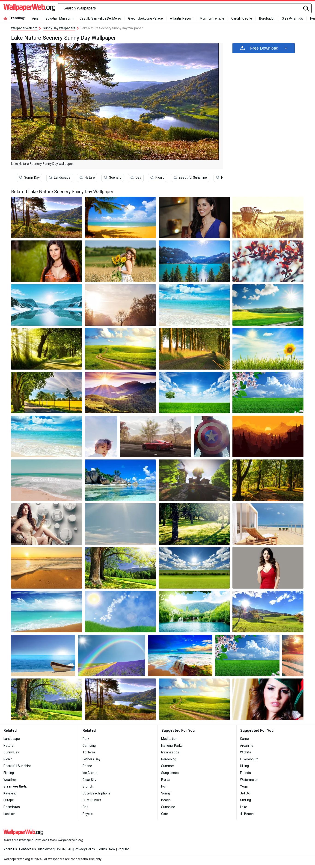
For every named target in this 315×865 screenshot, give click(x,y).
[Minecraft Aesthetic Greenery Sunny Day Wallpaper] (194, 480)
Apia (35, 18)
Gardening (168, 759)
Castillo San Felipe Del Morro (100, 18)
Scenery (115, 177)
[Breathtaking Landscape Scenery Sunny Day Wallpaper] (194, 568)
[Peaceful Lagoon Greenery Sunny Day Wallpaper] (194, 611)
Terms (102, 849)
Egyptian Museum (59, 18)
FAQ (70, 849)
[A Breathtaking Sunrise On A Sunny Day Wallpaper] (46, 524)
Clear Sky (89, 780)
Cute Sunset (92, 800)
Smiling (245, 800)
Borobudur (267, 18)
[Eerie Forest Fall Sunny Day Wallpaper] (267, 480)
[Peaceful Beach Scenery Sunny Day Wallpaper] (180, 655)
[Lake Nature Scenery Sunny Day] (46, 217)
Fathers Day (91, 759)
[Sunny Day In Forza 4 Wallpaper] (155, 436)
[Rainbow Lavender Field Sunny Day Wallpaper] (111, 655)
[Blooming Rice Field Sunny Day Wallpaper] (267, 392)
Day (138, 177)
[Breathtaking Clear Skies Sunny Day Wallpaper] (267, 611)
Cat (85, 807)
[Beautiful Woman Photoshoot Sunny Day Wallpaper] (46, 261)
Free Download (264, 48)
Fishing (8, 773)
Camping (89, 745)
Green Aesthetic (15, 786)
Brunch (88, 786)
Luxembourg (249, 759)
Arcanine (246, 745)
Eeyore (88, 814)
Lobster (9, 814)
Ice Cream (90, 773)
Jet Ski (245, 793)
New (112, 849)
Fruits (165, 780)
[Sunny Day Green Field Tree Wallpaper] (194, 392)
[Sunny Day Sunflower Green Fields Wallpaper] (267, 349)
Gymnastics (170, 752)
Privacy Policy (85, 849)
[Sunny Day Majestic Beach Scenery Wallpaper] (46, 611)
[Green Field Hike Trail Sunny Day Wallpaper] (267, 305)
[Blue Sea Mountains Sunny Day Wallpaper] (194, 261)
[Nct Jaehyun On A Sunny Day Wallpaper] (101, 436)
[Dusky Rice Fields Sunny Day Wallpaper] (292, 655)
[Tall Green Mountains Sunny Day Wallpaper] (120, 392)
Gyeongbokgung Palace (145, 18)
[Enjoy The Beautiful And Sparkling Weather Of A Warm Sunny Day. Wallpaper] (46, 568)
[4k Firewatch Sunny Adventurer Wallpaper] (267, 436)
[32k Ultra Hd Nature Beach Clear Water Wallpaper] (120, 480)
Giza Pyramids (292, 18)
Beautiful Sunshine (193, 177)
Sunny (165, 793)
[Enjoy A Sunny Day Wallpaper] (194, 217)
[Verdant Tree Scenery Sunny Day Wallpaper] (120, 568)
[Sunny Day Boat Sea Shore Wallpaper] (43, 655)
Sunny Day (32, 177)
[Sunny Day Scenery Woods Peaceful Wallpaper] (46, 349)
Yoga (244, 786)
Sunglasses (170, 773)
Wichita (245, 752)
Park (86, 739)
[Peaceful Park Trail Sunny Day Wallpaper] (194, 349)
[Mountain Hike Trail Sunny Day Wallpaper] (194, 699)
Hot (163, 786)
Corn (164, 814)
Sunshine (168, 807)
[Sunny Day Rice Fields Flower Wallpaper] (247, 655)
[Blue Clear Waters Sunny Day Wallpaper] (194, 305)
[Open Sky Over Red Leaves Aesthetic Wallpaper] (267, 261)
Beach (166, 800)
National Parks (172, 745)
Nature (90, 177)
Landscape (62, 177)
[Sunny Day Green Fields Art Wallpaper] (120, 611)
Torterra (89, 752)
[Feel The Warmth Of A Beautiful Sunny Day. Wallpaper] (120, 699)
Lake (243, 807)
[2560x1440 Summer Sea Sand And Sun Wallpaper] (46, 480)
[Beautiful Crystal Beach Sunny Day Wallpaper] (46, 436)
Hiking (244, 766)
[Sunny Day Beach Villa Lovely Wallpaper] (267, 524)
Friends (245, 773)
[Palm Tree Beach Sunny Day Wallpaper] (120, 217)
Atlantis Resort (181, 18)
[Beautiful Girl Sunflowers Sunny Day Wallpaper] (120, 261)
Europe (8, 800)
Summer (167, 766)
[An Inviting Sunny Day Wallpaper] (120, 305)
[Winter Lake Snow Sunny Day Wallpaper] (46, 305)
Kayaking (10, 793)
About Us (10, 849)
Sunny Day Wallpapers (59, 28)
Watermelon (249, 780)
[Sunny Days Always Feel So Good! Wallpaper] (194, 524)
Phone (87, 766)
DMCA (60, 849)
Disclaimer (46, 849)
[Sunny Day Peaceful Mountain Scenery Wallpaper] (120, 524)
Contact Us (27, 849)
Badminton (11, 807)
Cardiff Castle (241, 18)
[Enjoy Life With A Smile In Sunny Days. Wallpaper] (267, 699)
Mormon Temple (212, 18)
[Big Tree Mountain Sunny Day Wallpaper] (46, 699)
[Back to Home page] (29, 8)
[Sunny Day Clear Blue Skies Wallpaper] (120, 349)
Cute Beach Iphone (96, 793)
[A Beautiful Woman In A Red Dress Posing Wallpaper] (267, 568)
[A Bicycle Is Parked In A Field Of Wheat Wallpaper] (267, 217)
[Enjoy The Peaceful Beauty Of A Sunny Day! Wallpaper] (46, 392)
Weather (9, 780)
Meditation (169, 739)
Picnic (159, 177)
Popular (123, 849)
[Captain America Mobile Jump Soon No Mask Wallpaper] (212, 436)
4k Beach (247, 814)
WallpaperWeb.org (24, 28)
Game (244, 739)
